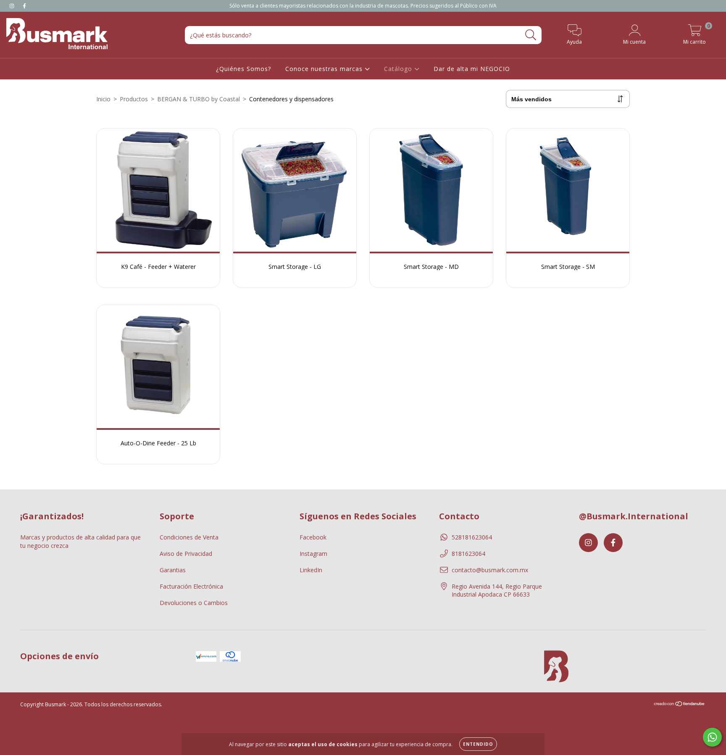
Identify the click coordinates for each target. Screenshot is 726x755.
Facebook (313, 537)
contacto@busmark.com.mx (490, 570)
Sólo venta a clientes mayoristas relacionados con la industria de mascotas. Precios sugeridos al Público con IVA (363, 5)
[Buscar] (531, 35)
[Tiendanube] (679, 704)
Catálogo (399, 69)
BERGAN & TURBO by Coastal (198, 99)
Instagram (313, 554)
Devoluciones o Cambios (194, 603)
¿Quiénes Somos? (243, 69)
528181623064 (472, 537)
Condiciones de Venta (189, 537)
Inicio (103, 99)
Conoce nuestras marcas (325, 69)
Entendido (478, 744)
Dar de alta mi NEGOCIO (472, 69)
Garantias (173, 570)
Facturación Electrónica (191, 586)
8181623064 (468, 554)
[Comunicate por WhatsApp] (712, 737)
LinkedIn (311, 570)
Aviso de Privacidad (186, 554)
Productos (134, 99)
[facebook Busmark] (24, 6)
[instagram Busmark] (12, 6)
